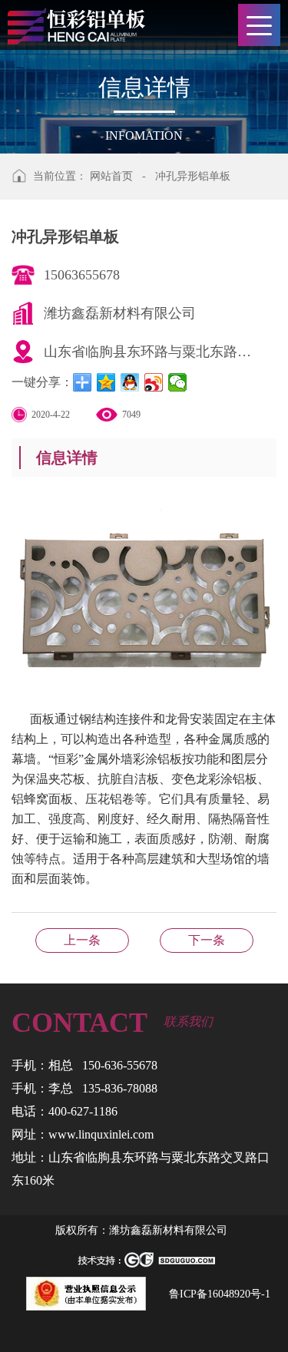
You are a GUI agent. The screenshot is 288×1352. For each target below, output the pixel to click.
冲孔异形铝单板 (192, 176)
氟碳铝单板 (82, 940)
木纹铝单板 (206, 940)
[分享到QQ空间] (106, 382)
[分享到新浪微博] (154, 382)
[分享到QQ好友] (130, 382)
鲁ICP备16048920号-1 (219, 1294)
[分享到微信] (177, 382)
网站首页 (111, 176)
